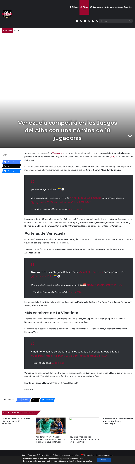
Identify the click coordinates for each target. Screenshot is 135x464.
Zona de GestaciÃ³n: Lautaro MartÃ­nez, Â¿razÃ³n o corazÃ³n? (16, 421)
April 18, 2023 (75, 292)
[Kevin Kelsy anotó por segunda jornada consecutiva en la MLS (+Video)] (84, 426)
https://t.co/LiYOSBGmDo (61, 355)
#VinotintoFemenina (91, 272)
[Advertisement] (67, 52)
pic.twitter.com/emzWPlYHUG (104, 284)
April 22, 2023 (58, 363)
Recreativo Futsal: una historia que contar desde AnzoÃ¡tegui (118, 421)
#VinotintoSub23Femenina (85, 197)
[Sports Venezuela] (7, 14)
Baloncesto (97, 7)
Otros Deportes (125, 7)
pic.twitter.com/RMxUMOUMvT (72, 202)
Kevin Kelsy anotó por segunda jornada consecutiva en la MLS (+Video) (84, 439)
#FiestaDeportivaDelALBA (91, 355)
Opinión (110, 7)
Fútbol (85, 7)
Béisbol (75, 7)
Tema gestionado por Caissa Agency (98, 455)
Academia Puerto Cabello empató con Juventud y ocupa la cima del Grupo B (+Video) (51, 439)
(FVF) (112, 156)
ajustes (89, 461)
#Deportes (37, 355)
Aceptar (104, 460)
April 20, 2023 (75, 209)
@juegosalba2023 (42, 202)
